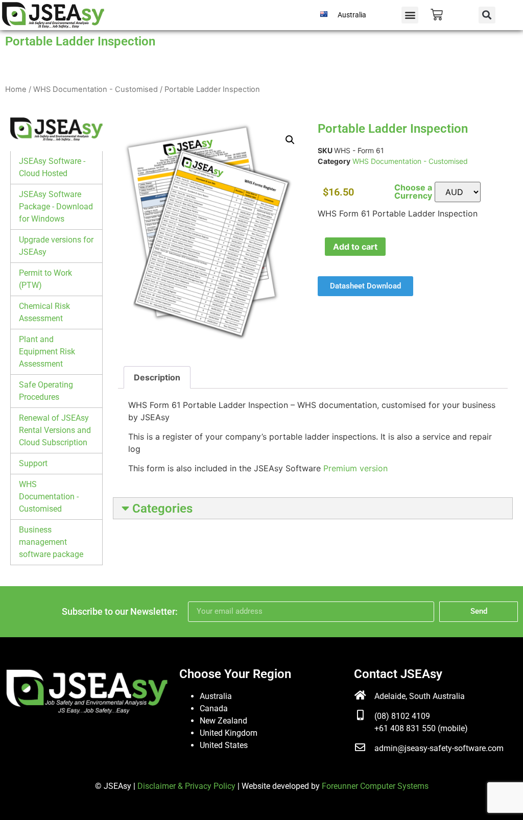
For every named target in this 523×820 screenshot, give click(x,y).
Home (16, 89)
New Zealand (223, 721)
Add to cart (355, 247)
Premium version (355, 468)
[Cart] (436, 15)
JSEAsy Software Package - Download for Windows (56, 206)
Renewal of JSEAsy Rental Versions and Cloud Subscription (55, 430)
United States (224, 745)
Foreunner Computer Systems (375, 786)
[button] (409, 15)
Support (33, 463)
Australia (216, 696)
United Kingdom (228, 733)
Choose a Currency (413, 191)
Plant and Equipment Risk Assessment (47, 351)
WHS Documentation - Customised (95, 89)
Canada (214, 708)
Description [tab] (157, 377)
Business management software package (51, 542)
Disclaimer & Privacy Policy (186, 786)
